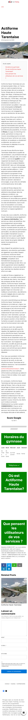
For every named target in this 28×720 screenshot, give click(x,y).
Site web (4, 653)
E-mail (3, 645)
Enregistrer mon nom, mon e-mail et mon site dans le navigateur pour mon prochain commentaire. (13, 665)
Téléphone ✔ (14, 465)
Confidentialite (21, 683)
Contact (7, 683)
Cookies (13, 683)
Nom (3, 637)
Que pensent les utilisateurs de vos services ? (14, 76)
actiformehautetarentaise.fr (10, 368)
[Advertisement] (14, 17)
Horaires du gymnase (12, 67)
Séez (2, 7)
